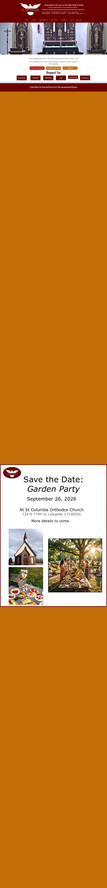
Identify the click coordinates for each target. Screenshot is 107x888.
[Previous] (3, 535)
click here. (55, 64)
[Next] (103, 535)
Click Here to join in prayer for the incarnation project (53, 87)
